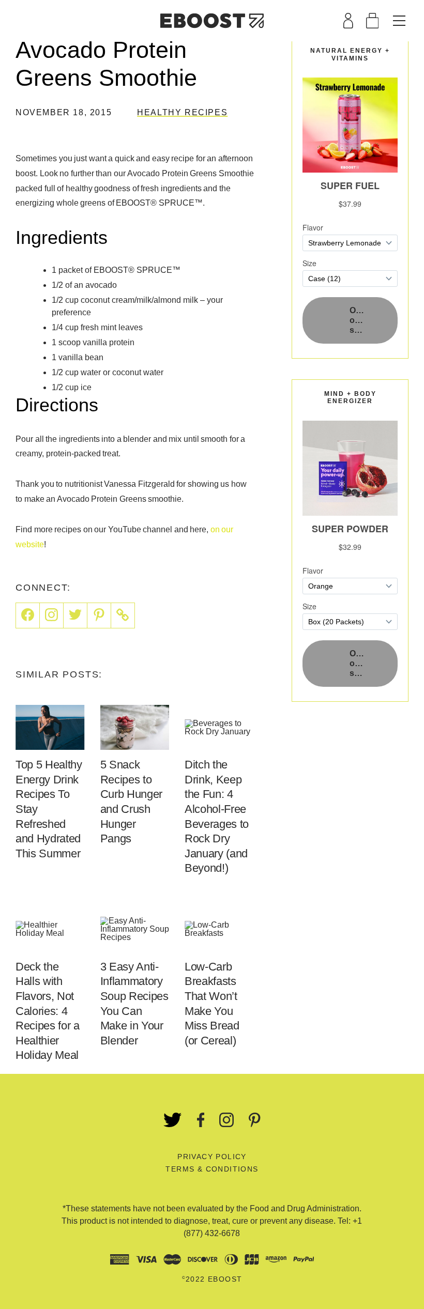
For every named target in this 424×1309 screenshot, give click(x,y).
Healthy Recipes (182, 112)
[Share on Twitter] (75, 615)
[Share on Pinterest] (99, 615)
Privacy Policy (212, 1156)
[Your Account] (348, 20)
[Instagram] (52, 615)
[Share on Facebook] (28, 615)
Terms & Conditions (211, 1169)
